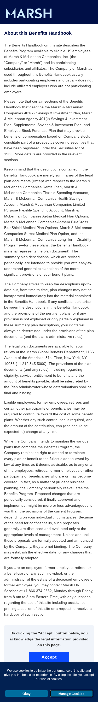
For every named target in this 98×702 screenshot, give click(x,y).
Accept (49, 657)
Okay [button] (26, 693)
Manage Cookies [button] (71, 693)
